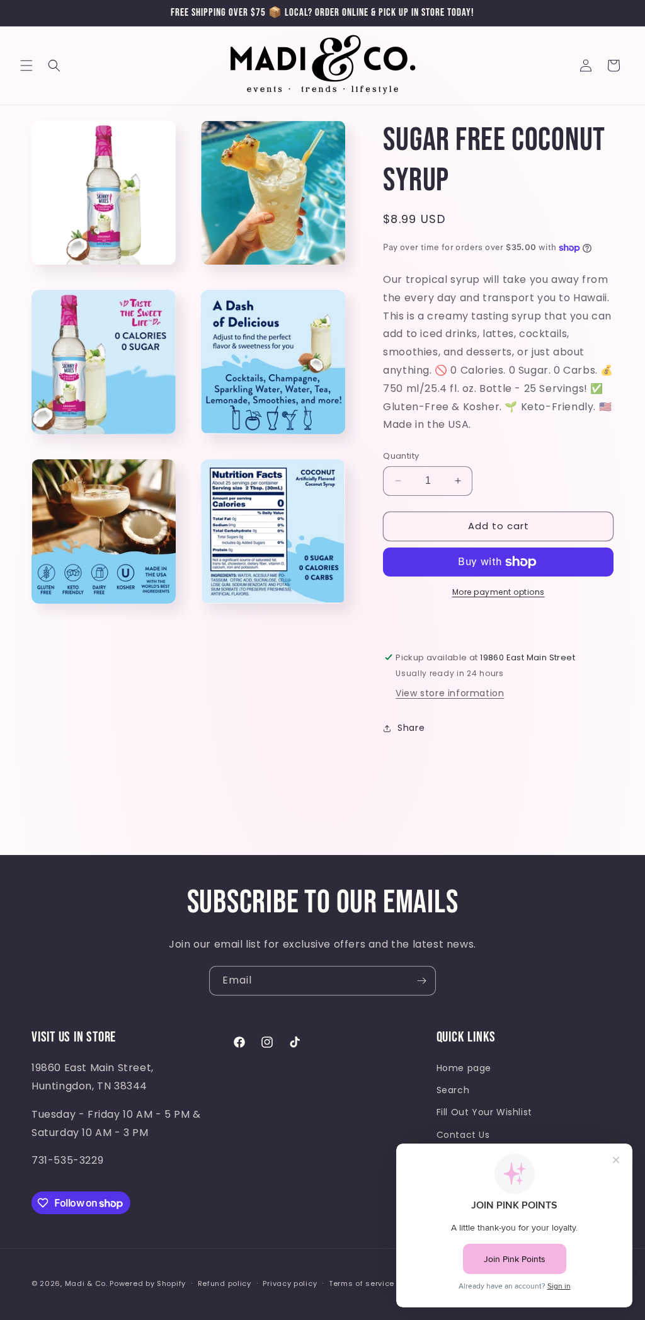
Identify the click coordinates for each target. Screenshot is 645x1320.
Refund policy (224, 1283)
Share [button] (411, 727)
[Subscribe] (421, 981)
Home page (464, 1068)
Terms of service (361, 1283)
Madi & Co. (86, 1283)
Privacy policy (290, 1283)
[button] (26, 65)
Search (453, 1090)
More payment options (498, 592)
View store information (450, 693)
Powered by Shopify (148, 1283)
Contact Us (463, 1134)
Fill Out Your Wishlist (484, 1112)
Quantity (401, 456)
